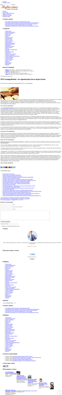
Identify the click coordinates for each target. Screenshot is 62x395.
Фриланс (7, 64)
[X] (6, 167)
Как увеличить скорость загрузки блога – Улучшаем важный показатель (18, 190)
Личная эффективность (10, 43)
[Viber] (11, 167)
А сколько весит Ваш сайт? (8, 189)
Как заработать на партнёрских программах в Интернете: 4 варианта (15, 197)
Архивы (4, 302)
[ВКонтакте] (1, 167)
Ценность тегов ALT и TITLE (9, 184)
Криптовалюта (8, 41)
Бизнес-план (7, 35)
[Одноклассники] (3, 167)
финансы (7, 61)
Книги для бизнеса (9, 40)
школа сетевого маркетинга (8, 13)
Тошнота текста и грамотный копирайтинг (12, 174)
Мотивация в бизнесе (9, 46)
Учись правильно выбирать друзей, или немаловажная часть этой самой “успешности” (22, 377)
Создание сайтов (8, 58)
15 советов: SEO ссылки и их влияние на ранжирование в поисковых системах (19, 180)
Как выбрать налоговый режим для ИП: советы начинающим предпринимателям (22, 22)
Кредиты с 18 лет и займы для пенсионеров (22, 358)
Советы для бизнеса (9, 57)
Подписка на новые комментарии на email (10, 226)
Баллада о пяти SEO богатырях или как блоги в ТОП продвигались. (17, 194)
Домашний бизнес (9, 37)
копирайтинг (30, 83)
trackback (13, 199)
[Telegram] (15, 167)
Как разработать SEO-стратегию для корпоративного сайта (17, 21)
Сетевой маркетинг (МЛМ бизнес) (12, 56)
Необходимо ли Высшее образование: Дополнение (10, 391)
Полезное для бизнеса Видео (11, 49)
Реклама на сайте (6, 2)
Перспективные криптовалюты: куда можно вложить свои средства (27, 357)
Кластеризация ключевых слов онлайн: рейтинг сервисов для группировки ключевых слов (22, 195)
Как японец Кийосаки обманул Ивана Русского (22, 356)
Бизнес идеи (7, 34)
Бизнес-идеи (5, 12)
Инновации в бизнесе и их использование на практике (24, 360)
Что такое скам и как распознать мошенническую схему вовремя (18, 24)
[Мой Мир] (4, 167)
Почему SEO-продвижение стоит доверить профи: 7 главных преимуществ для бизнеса (21, 193)
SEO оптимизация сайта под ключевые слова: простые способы (16, 182)
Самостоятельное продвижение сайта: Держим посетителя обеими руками (18, 187)
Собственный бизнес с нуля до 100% (29, 390)
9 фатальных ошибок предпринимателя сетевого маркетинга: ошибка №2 (32, 381)
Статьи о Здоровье (9, 59)
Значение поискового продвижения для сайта (12, 176)
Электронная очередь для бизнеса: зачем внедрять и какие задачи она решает (21, 23)
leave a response (7, 199)
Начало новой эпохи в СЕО (8, 173)
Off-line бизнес (8, 31)
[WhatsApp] (13, 167)
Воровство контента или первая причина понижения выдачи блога (17, 192)
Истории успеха (8, 39)
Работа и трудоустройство (10, 53)
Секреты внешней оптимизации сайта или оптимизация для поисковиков (18, 177)
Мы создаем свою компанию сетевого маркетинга (43, 384)
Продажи (7, 50)
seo (26, 83)
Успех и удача (8, 60)
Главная (4, 1)
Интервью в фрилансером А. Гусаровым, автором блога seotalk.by (16, 181)
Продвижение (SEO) (9, 51)
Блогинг (7, 36)
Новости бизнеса (8, 47)
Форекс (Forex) (8, 62)
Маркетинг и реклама (7, 15)
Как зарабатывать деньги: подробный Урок (10, 372)
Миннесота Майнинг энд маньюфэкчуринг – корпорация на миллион (14, 198)
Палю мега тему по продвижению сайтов (11, 178)
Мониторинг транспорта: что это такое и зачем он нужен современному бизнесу (22, 25)
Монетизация (8, 45)
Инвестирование (8, 38)
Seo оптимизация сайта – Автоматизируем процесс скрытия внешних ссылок (19, 185)
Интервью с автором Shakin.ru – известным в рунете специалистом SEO (18, 179)
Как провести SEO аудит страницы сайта (11, 186)
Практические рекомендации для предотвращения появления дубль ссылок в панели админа (22, 191)
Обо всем (7, 48)
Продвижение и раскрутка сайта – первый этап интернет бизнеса (16, 183)
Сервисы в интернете (9, 54)
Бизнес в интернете (7, 14)
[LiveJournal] (9, 167)
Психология (7, 52)
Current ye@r (3, 223)
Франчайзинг (8, 63)
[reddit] (8, 167)
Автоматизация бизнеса (10, 32)
